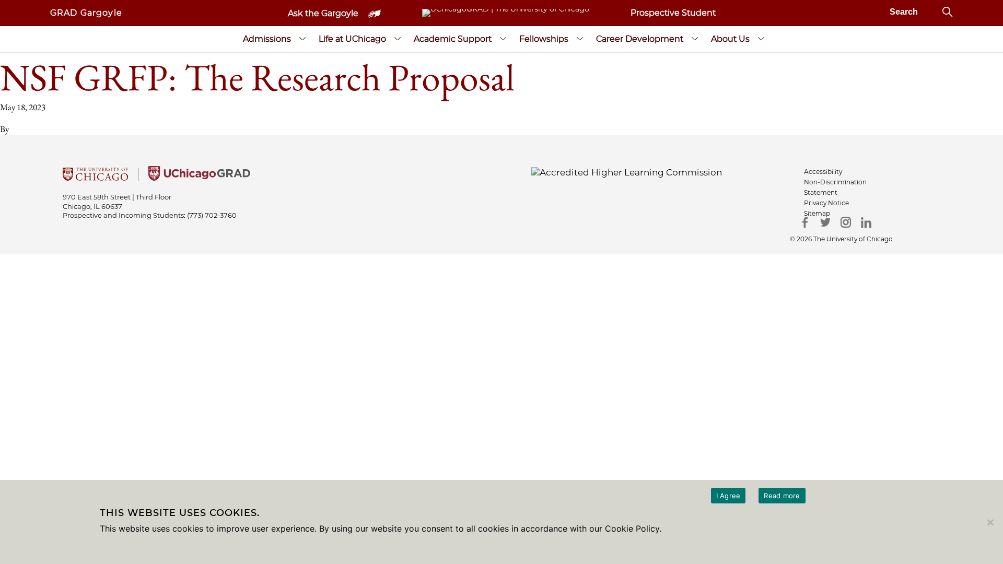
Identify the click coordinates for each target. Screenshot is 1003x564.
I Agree (728, 495)
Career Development (639, 39)
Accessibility (823, 171)
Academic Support (453, 39)
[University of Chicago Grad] (199, 177)
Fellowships (543, 39)
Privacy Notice (826, 203)
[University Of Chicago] (95, 177)
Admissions (267, 39)
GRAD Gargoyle (86, 13)
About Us (730, 39)
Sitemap (817, 213)
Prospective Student (673, 13)
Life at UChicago (352, 39)
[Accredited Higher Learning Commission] (626, 172)
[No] (990, 522)
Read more (782, 495)
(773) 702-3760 (212, 215)
